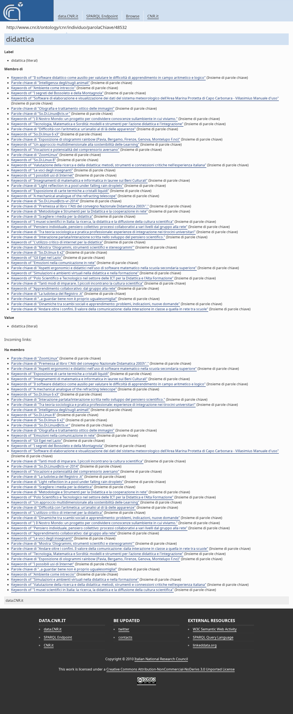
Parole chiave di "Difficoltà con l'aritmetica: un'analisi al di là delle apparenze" (73, 129)
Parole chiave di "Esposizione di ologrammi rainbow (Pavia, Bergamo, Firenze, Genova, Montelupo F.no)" (95, 139)
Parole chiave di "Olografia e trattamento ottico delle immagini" (63, 108)
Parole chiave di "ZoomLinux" (35, 154)
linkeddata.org (205, 645)
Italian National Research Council (161, 659)
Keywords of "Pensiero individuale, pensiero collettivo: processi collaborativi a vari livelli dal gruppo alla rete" (99, 226)
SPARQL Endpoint (102, 16)
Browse (132, 16)
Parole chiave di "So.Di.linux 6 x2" (38, 252)
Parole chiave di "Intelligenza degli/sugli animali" (50, 82)
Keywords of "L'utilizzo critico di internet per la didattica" (57, 242)
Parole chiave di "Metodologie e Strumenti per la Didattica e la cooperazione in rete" (79, 211)
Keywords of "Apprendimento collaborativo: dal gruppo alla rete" (64, 288)
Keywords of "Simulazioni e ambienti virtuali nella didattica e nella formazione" (75, 273)
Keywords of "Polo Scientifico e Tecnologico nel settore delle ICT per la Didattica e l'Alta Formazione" (92, 278)
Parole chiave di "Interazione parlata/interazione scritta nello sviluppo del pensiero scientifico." (88, 237)
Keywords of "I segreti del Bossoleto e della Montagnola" (57, 93)
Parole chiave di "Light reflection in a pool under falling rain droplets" (67, 185)
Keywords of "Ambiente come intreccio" (43, 88)
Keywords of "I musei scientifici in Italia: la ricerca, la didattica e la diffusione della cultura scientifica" (92, 221)
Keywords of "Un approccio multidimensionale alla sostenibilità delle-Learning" (75, 144)
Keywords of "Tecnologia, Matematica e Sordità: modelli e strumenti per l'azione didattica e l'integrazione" (97, 124)
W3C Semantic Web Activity (215, 629)
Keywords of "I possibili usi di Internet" (42, 175)
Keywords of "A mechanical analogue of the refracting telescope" (64, 196)
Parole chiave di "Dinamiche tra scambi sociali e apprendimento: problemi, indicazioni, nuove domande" (95, 304)
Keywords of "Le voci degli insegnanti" (42, 170)
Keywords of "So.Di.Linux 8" (33, 160)
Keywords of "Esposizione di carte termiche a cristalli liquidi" (60, 190)
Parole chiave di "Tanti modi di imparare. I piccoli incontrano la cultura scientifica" (77, 283)
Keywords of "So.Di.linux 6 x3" (35, 134)
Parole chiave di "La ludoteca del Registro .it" (47, 293)
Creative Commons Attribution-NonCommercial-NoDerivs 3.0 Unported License (170, 669)
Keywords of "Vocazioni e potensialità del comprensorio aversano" (65, 149)
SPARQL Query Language (213, 637)
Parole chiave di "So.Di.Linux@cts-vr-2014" (45, 201)
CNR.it (153, 16)
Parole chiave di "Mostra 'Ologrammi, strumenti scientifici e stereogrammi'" (72, 247)
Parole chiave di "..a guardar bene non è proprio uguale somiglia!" (64, 298)
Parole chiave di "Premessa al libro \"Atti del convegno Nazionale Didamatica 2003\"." (80, 206)
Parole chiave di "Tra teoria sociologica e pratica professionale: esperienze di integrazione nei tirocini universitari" (103, 232)
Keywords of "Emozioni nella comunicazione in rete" (53, 262)
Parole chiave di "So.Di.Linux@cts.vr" (40, 113)
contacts (125, 637)
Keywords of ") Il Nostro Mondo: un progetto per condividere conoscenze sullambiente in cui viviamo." (94, 118)
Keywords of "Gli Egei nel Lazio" (36, 257)
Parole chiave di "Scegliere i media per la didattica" (52, 216)
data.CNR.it (68, 16)
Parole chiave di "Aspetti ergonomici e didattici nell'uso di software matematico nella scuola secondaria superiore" (104, 268)
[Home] (26, 10)
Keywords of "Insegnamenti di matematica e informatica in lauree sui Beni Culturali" (79, 180)
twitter (123, 629)
